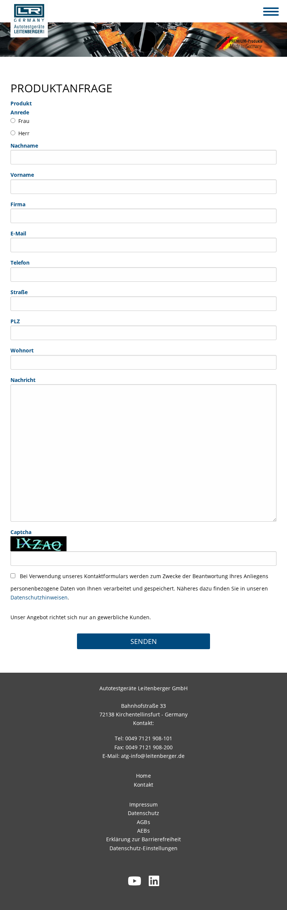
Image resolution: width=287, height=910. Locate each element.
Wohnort (22, 350)
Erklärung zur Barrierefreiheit (143, 839)
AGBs (143, 822)
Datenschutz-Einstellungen (143, 848)
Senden (143, 641)
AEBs (143, 830)
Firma (17, 204)
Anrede (19, 112)
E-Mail (18, 233)
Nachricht (23, 379)
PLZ (15, 321)
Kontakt (143, 784)
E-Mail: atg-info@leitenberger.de (143, 755)
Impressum (143, 804)
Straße (19, 292)
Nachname (24, 145)
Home (143, 775)
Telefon (20, 262)
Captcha (20, 532)
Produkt (21, 103)
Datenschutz (143, 813)
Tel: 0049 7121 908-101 (143, 738)
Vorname (22, 174)
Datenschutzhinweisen (39, 597)
